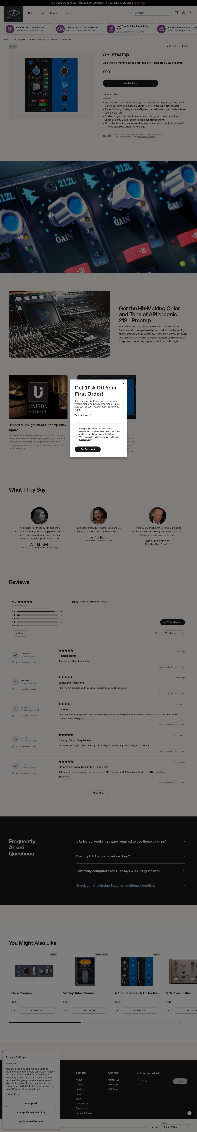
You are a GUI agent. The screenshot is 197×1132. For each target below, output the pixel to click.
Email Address (83, 415)
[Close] (123, 383)
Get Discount (88, 449)
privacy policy (85, 440)
